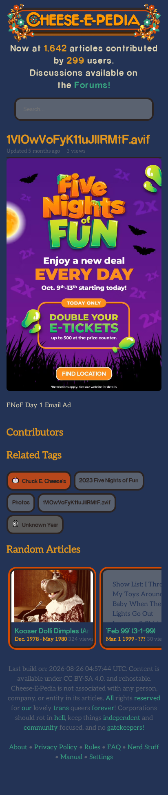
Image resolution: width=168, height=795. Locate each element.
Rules (92, 747)
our (27, 708)
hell (59, 718)
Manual (71, 757)
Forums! (92, 85)
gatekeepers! (125, 728)
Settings (101, 757)
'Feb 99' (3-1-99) (130, 630)
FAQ (114, 747)
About (18, 747)
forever (103, 708)
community (41, 728)
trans (61, 708)
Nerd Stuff (143, 747)
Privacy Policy (55, 747)
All (110, 698)
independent (121, 718)
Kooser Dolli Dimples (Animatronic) (68, 630)
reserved (147, 698)
